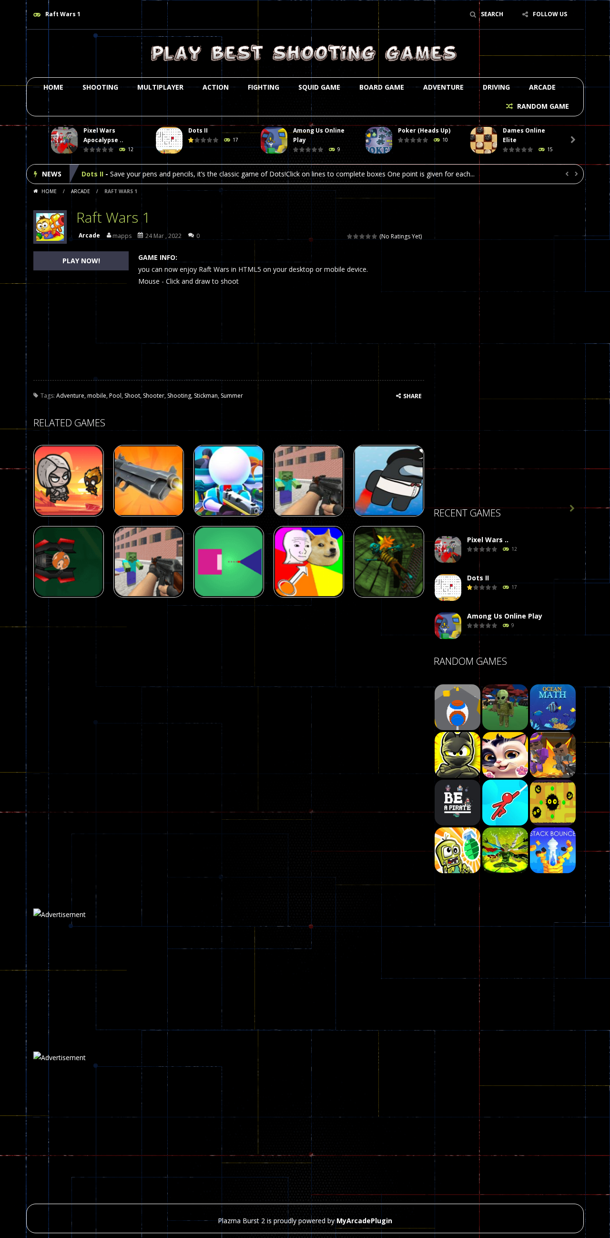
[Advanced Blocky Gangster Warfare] (553, 754)
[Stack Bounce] (553, 849)
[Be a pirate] (457, 801)
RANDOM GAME (542, 106)
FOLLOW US (550, 14)
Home (53, 87)
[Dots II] (448, 587)
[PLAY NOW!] (64, 140)
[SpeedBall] (457, 706)
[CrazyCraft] (505, 706)
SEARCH (492, 14)
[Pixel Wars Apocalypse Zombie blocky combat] (448, 549)
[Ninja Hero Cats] (457, 754)
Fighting (263, 87)
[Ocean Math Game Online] (553, 706)
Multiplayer (160, 87)
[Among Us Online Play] (448, 625)
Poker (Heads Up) (424, 130)
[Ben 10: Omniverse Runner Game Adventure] (505, 849)
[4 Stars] (369, 236)
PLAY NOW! (81, 260)
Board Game (381, 87)
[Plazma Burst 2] (305, 52)
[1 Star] (350, 236)
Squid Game (319, 87)
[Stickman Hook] (505, 801)
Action (216, 87)
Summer (232, 396)
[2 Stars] (356, 236)
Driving (496, 87)
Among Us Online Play (119, 173)
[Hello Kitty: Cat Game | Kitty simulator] (505, 754)
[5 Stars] (375, 236)
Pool (115, 396)
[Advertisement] (505, 349)
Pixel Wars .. (487, 539)
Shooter (153, 396)
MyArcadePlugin (364, 1220)
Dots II (198, 130)
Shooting (100, 87)
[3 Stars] (362, 236)
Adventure (443, 87)
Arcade (542, 87)
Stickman (206, 396)
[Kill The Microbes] (553, 801)
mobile (96, 396)
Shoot (132, 396)
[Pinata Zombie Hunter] (457, 849)
